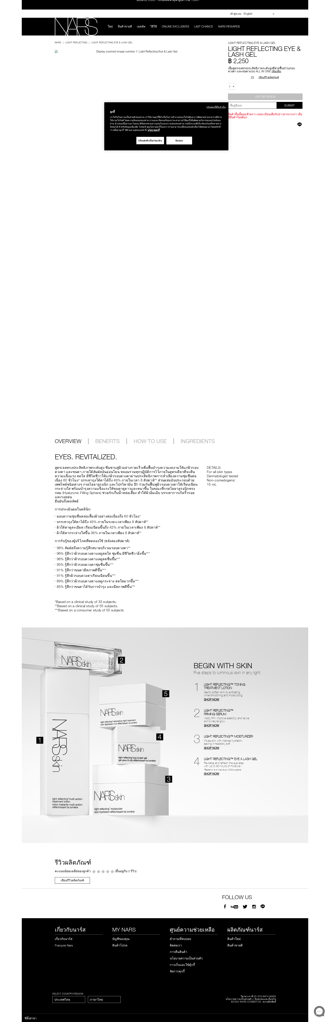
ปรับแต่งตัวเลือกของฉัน (150, 140)
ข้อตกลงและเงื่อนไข (265, 998)
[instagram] (254, 906)
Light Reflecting (76, 42)
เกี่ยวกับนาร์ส (63, 939)
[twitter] (245, 906)
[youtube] (234, 906)
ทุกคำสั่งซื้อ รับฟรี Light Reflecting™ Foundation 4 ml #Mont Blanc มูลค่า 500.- (168, 8)
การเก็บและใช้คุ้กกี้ (182, 964)
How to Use (150, 441)
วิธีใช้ (153, 26)
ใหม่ (110, 26)
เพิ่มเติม (276, 71)
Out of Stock (265, 96)
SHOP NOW (211, 699)
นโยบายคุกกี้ (154, 130)
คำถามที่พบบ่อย (180, 939)
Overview (68, 441)
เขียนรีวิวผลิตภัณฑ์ (269, 77)
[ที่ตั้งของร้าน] (264, 13)
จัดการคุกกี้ (177, 971)
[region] (166, 126)
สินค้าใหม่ (234, 939)
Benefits (107, 441)
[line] (262, 906)
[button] (122, 47)
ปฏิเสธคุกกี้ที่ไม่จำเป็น (216, 107)
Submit (289, 105)
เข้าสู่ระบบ (235, 13)
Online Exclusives (175, 26)
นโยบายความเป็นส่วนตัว (186, 958)
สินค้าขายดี (125, 26)
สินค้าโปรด (119, 945)
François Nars (64, 945)
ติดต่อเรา (176, 945)
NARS (58, 42)
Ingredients (198, 441)
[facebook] (225, 906)
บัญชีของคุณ (120, 939)
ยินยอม (179, 140)
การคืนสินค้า (178, 951)
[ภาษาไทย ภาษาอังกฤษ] (104, 999)
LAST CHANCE (203, 26)
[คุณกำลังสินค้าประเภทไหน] (272, 26)
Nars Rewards (229, 26)
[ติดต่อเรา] (259, 14)
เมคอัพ (141, 26)
